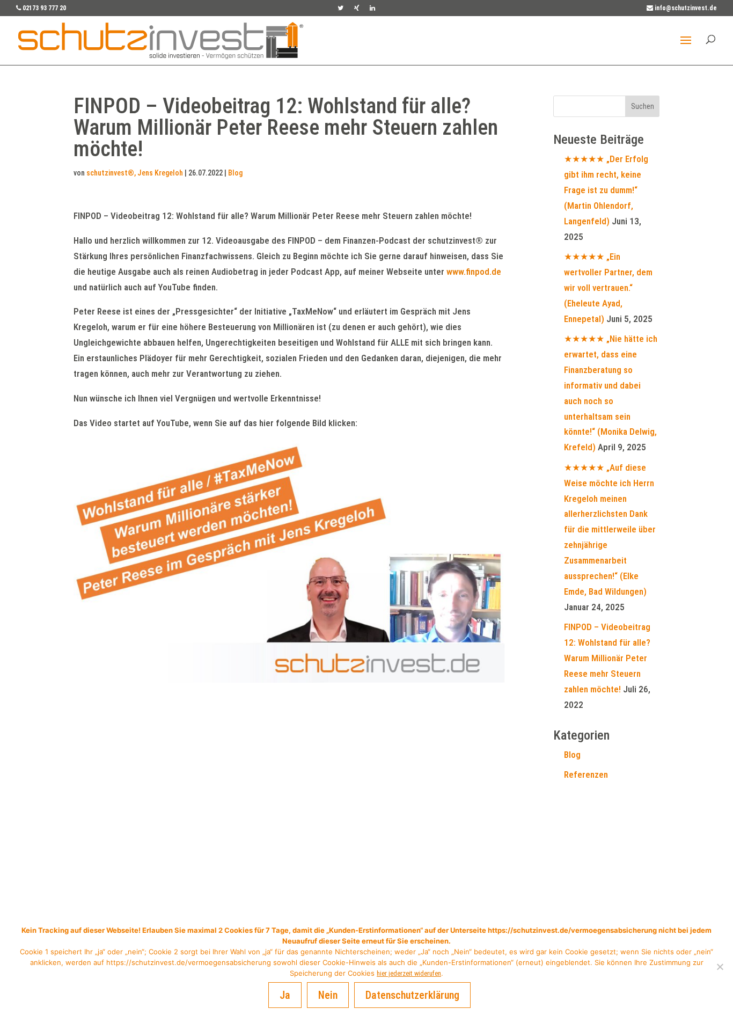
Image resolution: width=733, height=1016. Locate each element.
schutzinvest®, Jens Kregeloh (134, 173)
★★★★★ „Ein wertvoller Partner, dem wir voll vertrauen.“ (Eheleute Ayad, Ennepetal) (608, 287)
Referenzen (586, 774)
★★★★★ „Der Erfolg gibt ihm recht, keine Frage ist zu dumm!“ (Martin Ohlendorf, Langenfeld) (606, 190)
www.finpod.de (473, 271)
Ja (285, 995)
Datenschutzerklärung (412, 995)
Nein (328, 995)
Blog (235, 173)
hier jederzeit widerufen (409, 973)
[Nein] (719, 966)
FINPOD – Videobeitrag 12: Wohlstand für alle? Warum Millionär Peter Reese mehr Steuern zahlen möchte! (607, 658)
